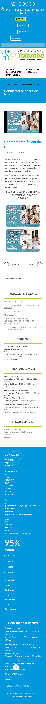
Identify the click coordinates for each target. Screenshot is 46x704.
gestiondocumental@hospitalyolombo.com (22, 506)
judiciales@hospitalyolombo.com (18, 514)
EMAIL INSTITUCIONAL (15, 674)
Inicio (8, 84)
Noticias (21, 153)
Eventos (7, 437)
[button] (3, 9)
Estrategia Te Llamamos (12, 429)
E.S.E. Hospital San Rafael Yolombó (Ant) (23, 12)
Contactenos (11, 609)
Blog (15, 84)
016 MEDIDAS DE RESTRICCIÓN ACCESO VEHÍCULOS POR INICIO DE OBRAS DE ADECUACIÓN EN (20, 321)
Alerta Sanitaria (9, 315)
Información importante (12, 311)
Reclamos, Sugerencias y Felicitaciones (18, 432)
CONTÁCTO (12, 454)
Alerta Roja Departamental (13, 301)
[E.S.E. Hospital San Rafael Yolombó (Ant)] (23, 55)
